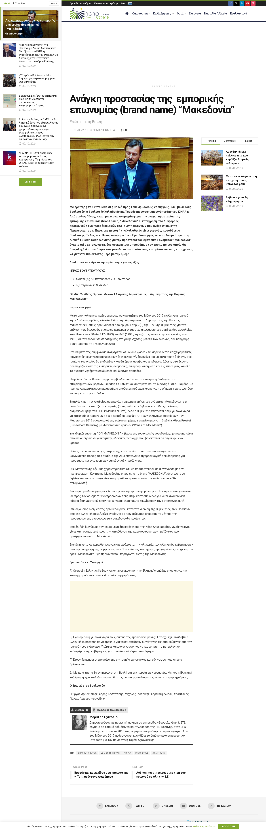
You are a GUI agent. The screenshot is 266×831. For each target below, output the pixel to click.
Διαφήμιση (86, 3)
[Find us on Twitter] (236, 3)
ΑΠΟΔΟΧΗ (228, 826)
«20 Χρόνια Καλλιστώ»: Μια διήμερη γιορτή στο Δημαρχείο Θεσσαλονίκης (37, 78)
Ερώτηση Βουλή (110, 753)
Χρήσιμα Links (117, 3)
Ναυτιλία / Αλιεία (215, 13)
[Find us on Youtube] (247, 3)
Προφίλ (74, 3)
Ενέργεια (195, 13)
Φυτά (180, 13)
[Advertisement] (164, 52)
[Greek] (131, 3)
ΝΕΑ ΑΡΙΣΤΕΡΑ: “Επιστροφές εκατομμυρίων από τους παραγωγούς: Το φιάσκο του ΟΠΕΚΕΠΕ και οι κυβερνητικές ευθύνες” (36, 160)
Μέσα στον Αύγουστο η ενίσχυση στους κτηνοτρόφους (241, 180)
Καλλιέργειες (162, 13)
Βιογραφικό (81, 710)
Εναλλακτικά (238, 13)
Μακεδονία (141, 753)
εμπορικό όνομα (87, 753)
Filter (53, 3)
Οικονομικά (140, 13)
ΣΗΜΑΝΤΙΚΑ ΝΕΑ (104, 130)
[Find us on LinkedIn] (242, 3)
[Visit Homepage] (89, 13)
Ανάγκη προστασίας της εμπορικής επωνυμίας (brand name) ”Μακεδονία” (30, 25)
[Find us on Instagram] (253, 3)
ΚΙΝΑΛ (127, 753)
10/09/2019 (81, 130)
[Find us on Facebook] (230, 3)
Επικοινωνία (101, 3)
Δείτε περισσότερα (204, 826)
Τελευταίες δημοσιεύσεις (111, 710)
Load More (31, 182)
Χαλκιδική (159, 753)
